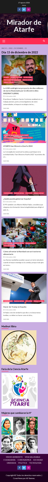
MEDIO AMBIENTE (14, 457)
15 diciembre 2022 (10, 96)
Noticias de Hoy (27, 80)
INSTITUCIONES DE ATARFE (12, 80)
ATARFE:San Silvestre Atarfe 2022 (18, 146)
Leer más (6, 108)
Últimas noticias (9, 82)
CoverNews (18, 478)
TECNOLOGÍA (35, 463)
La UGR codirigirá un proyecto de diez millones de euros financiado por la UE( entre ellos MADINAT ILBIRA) (23, 90)
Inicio (24, 5)
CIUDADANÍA (8, 193)
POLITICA (29, 193)
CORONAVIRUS (24, 460)
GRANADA (11, 463)
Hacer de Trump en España (14, 307)
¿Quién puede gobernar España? (17, 199)
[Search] (44, 41)
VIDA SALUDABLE (9, 246)
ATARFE (6, 77)
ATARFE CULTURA (16, 77)
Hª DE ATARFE (28, 77)
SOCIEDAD (38, 460)
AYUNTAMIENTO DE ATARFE (19, 135)
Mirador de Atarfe (24, 25)
